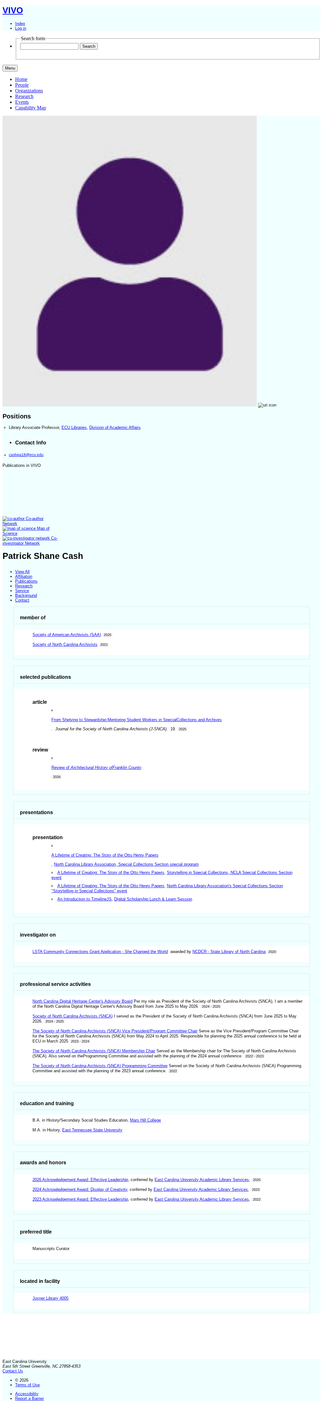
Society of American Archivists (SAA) (66, 634)
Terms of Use (27, 1385)
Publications (26, 581)
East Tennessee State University (92, 1130)
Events (22, 102)
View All (22, 571)
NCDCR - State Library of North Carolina (229, 951)
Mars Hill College (145, 1120)
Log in (20, 28)
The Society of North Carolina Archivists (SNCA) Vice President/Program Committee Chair (114, 1031)
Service (22, 590)
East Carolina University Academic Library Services (202, 1179)
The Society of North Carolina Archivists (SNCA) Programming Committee (99, 1065)
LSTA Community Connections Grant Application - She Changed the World (100, 951)
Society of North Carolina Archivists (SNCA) (72, 1016)
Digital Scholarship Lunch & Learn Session (153, 899)
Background (26, 595)
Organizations (29, 90)
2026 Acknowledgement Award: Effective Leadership (80, 1179)
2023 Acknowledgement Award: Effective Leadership (80, 1199)
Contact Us (13, 1371)
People (22, 85)
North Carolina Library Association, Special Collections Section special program (126, 864)
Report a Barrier (29, 1398)
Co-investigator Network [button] (30, 541)
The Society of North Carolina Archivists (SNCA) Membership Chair (93, 1051)
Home (21, 79)
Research (24, 96)
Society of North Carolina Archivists (64, 644)
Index (20, 23)
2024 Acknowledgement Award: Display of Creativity (79, 1189)
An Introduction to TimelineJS (84, 899)
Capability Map (30, 107)
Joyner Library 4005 (50, 1298)
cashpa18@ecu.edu (26, 455)
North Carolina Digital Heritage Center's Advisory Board (82, 1001)
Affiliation (23, 576)
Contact (22, 600)
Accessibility (26, 1393)
